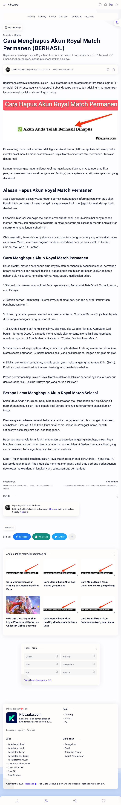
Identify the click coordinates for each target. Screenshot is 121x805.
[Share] (74, 800)
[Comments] (103, 800)
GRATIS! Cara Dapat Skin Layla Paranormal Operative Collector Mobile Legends (22, 622)
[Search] (100, 4)
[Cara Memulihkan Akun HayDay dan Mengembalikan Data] (60, 605)
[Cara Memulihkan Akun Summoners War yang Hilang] (98, 605)
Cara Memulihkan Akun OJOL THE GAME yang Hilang (98, 583)
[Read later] (108, 69)
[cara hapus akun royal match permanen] (60, 120)
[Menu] (46, 800)
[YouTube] (31, 730)
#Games (9, 527)
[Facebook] (10, 730)
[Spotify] (21, 730)
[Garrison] (63, 16)
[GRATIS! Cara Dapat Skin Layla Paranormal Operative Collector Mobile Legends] (23, 605)
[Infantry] (31, 16)
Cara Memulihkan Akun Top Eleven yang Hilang (59, 583)
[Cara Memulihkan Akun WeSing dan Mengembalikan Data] (23, 568)
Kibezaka (13, 4)
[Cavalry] (42, 16)
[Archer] (52, 16)
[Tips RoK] (89, 16)
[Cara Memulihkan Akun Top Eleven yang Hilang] (60, 568)
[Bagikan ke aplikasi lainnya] (72, 536)
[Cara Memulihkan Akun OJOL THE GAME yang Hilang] (98, 568)
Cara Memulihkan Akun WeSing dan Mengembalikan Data (22, 585)
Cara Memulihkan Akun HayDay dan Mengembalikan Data (60, 622)
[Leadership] (76, 16)
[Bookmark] (105, 4)
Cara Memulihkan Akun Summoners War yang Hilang (97, 620)
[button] (111, 4)
